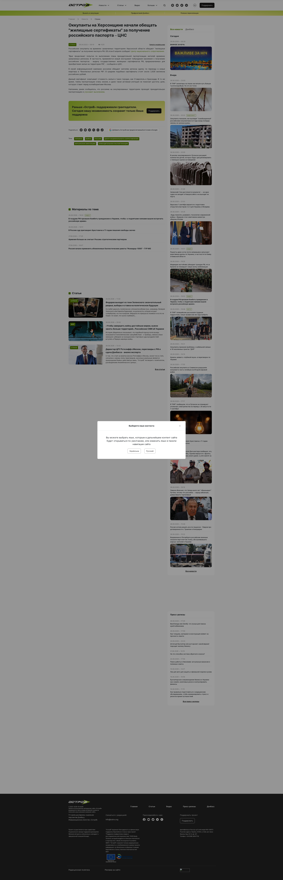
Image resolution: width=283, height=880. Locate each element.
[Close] (180, 426)
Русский (150, 451)
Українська (134, 451)
